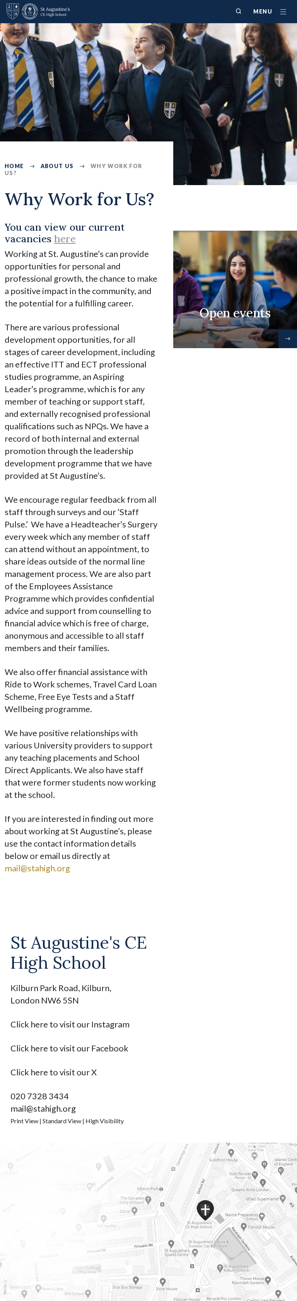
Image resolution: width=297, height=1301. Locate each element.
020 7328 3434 (39, 1096)
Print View (24, 1120)
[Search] (238, 11)
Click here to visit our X (54, 1072)
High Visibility (104, 1120)
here (65, 238)
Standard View (62, 1120)
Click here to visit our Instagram (70, 1024)
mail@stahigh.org (43, 1108)
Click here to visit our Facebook (69, 1048)
